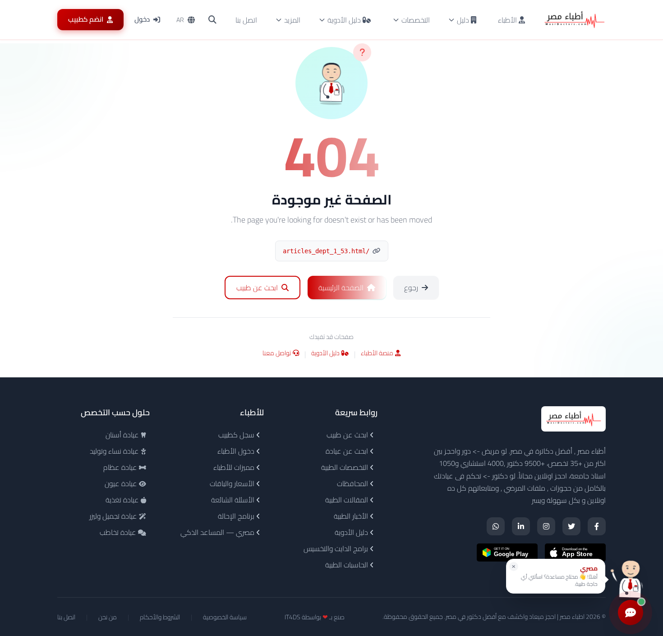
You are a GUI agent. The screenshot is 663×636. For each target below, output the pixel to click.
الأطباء (508, 20)
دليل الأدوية (344, 20)
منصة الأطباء (377, 353)
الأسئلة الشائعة (233, 499)
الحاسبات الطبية (347, 564)
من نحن (107, 617)
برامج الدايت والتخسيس (337, 548)
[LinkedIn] (521, 526)
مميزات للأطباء (234, 467)
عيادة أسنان (123, 434)
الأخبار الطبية (352, 516)
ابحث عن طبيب (348, 434)
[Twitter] (571, 526)
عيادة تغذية (123, 499)
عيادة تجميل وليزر (114, 516)
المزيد (292, 20)
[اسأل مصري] (630, 579)
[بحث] (212, 20)
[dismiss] (513, 566)
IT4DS (292, 617)
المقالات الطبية (347, 499)
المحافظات (353, 483)
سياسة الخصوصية (225, 617)
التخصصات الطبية (345, 467)
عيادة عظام (121, 467)
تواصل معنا (276, 353)
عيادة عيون (122, 483)
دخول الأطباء (236, 451)
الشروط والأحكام (160, 617)
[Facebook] (597, 526)
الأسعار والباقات (233, 483)
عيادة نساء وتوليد (115, 451)
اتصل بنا (246, 20)
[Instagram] (546, 526)
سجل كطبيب (237, 434)
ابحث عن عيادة (348, 451)
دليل (463, 20)
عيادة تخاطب (119, 532)
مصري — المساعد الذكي (218, 532)
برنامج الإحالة (237, 516)
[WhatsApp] (496, 526)
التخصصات (415, 20)
